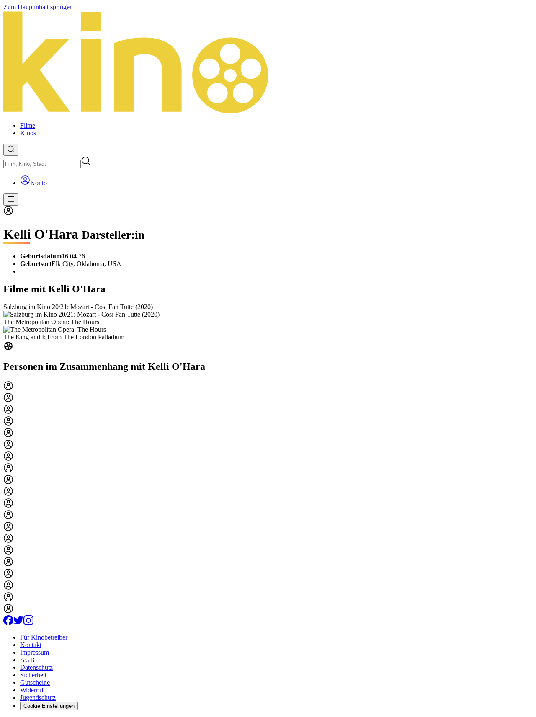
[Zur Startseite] (268, 63)
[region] (268, 328)
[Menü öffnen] (10, 199)
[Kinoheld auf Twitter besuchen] (18, 623)
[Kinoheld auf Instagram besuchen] (28, 623)
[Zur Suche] (10, 150)
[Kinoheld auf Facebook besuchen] (8, 623)
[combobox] (42, 164)
